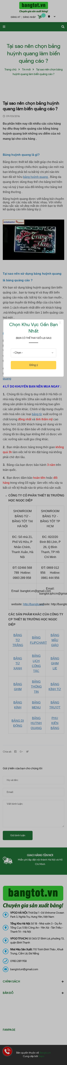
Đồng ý (33, 365)
